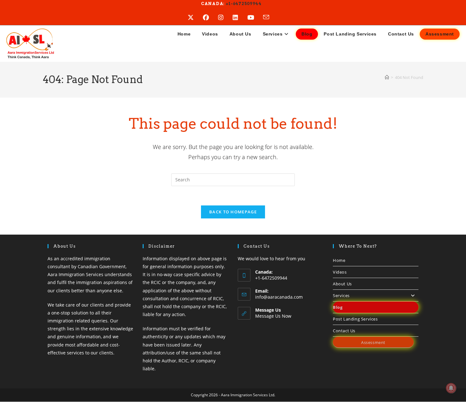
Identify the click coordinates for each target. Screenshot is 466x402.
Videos (340, 272)
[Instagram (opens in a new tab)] (225, 17)
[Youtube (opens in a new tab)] (255, 17)
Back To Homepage (233, 212)
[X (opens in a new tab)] (195, 17)
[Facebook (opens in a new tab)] (210, 17)
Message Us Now (273, 316)
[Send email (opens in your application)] (270, 17)
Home (339, 260)
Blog (337, 307)
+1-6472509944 (243, 3)
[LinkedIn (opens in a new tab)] (240, 17)
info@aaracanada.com (279, 297)
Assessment (373, 342)
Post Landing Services (355, 319)
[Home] (387, 77)
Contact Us (344, 331)
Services (341, 295)
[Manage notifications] (451, 388)
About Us (342, 284)
